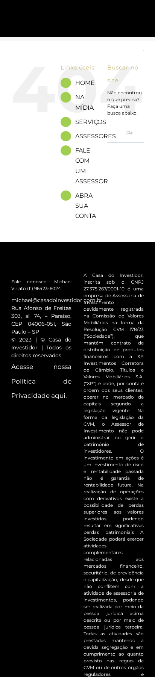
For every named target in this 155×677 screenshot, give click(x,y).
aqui (58, 395)
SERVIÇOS (90, 121)
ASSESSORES (95, 136)
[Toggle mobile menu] (141, 16)
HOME (85, 82)
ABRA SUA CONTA (85, 205)
